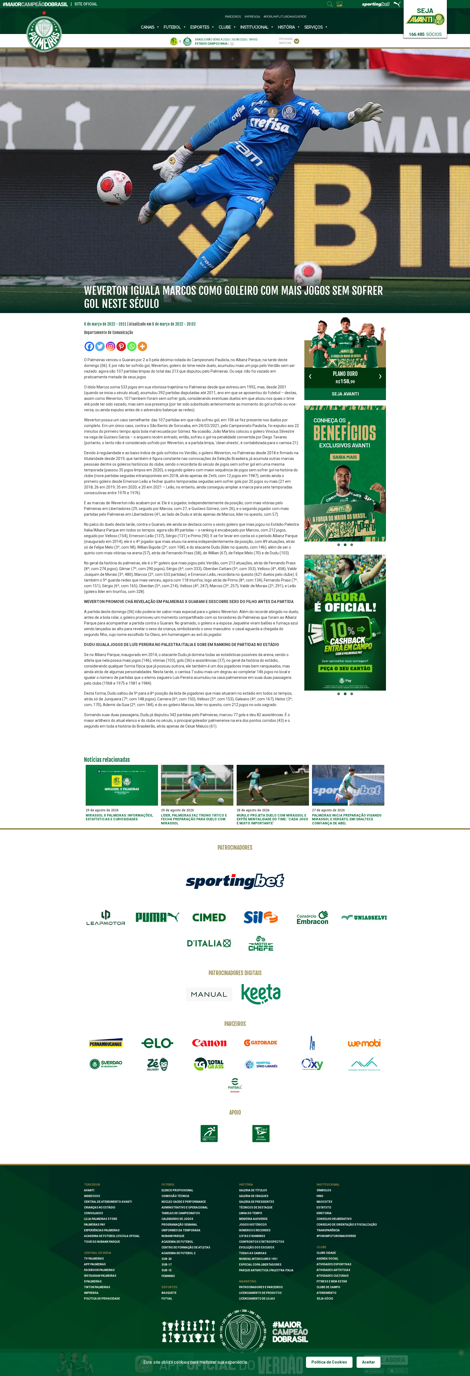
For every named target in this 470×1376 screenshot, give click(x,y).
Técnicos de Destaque (256, 1207)
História (286, 27)
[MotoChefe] (261, 943)
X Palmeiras (93, 1281)
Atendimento (326, 1292)
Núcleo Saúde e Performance (184, 1201)
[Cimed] (209, 917)
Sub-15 (167, 1270)
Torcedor (92, 1184)
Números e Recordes (255, 1230)
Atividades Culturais (333, 1275)
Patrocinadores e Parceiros (261, 1287)
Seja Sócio (325, 1298)
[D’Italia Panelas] (209, 943)
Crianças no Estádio (99, 1207)
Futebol (172, 27)
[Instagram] (110, 346)
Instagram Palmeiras (100, 1275)
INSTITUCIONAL (254, 27)
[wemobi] (364, 1043)
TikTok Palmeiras (97, 1287)
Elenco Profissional (177, 1190)
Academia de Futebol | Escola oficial (112, 1236)
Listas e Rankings (252, 1236)
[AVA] (364, 1064)
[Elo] (157, 1043)
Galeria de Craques (253, 1196)
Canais (147, 27)
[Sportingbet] (235, 881)
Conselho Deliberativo (334, 1218)
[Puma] (157, 917)
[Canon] (209, 1043)
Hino (320, 1196)
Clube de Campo (328, 1287)
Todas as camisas (253, 1253)
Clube (225, 27)
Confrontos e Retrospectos (261, 1241)
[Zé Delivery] (157, 1064)
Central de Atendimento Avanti (108, 1201)
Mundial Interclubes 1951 (258, 1258)
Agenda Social (327, 1258)
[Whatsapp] (132, 346)
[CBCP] (261, 1134)
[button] (338, 545)
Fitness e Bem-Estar (332, 1281)
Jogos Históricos (253, 1224)
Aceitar (368, 1362)
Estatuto (324, 1207)
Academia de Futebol (177, 1241)
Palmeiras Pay (94, 1224)
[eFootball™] (235, 1085)
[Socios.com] (105, 1064)
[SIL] (261, 917)
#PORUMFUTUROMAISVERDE (336, 1236)
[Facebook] (89, 346)
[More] (142, 346)
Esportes (199, 27)
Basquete (169, 1292)
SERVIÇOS (313, 27)
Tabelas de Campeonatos (181, 1213)
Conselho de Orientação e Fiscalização (347, 1224)
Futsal (167, 1298)
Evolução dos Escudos (256, 1247)
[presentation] (310, 376)
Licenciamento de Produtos (260, 1292)
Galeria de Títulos (253, 1190)
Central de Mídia (97, 1253)
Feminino (168, 1276)
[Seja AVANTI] (425, 15)
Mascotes (324, 1201)
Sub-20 (167, 1258)
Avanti (89, 1190)
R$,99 (345, 377)
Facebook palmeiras (99, 1270)
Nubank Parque (173, 1236)
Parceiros (233, 16)
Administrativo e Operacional (185, 1207)
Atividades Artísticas (333, 1270)
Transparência (328, 1230)
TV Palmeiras (94, 1258)
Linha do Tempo (250, 1213)
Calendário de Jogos (177, 1218)
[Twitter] (100, 346)
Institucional (328, 1184)
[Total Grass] (209, 1064)
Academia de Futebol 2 (178, 1253)
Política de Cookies (329, 1362)
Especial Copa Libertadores (260, 1264)
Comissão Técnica (175, 1196)
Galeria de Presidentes (256, 1201)
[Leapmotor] (106, 917)
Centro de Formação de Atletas (186, 1247)
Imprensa (252, 16)
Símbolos (324, 1190)
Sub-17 (167, 1264)
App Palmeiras (95, 1264)
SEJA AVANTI (345, 394)
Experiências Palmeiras (102, 1230)
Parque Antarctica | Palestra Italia (266, 1270)
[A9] (312, 1043)
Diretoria (324, 1213)
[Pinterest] (121, 346)
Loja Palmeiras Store (100, 1218)
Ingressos (92, 1196)
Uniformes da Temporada (181, 1230)
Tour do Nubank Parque (102, 1241)
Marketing (247, 1281)
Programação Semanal (179, 1224)
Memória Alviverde (253, 1218)
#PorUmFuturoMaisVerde (285, 16)
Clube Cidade (326, 1252)
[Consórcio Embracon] (312, 917)
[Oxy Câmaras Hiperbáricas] (312, 1064)
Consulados (93, 1213)
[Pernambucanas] (105, 1043)
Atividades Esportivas (334, 1264)
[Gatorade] (261, 1043)
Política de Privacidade (102, 1298)
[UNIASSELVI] (364, 917)
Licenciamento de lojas (257, 1298)
